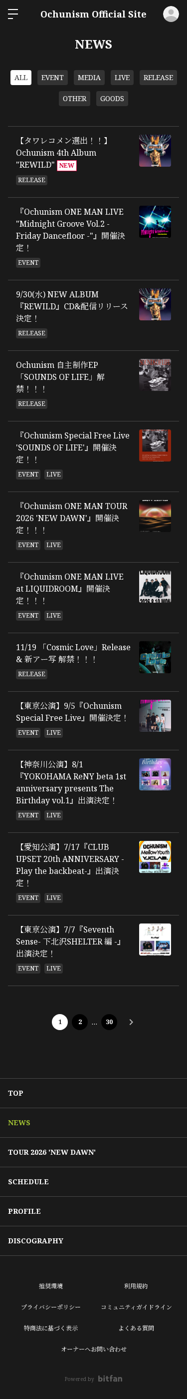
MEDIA (89, 77)
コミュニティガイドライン (136, 1307)
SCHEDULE (28, 1181)
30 (109, 1022)
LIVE (122, 77)
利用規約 (136, 1286)
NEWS (19, 1122)
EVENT (52, 77)
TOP (15, 1093)
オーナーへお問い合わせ (94, 1349)
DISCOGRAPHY (35, 1240)
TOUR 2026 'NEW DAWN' (52, 1152)
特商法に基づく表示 (51, 1328)
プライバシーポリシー (51, 1307)
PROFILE (24, 1211)
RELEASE (158, 77)
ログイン (171, 14)
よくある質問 (136, 1328)
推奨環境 (51, 1286)
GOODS (112, 98)
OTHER (74, 98)
